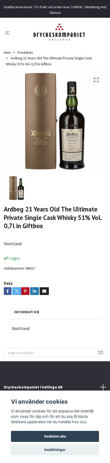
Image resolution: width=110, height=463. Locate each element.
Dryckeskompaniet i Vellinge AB (33, 387)
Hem (7, 52)
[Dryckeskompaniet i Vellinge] (59, 32)
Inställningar (55, 450)
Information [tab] (26, 312)
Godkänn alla (55, 436)
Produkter (25, 52)
